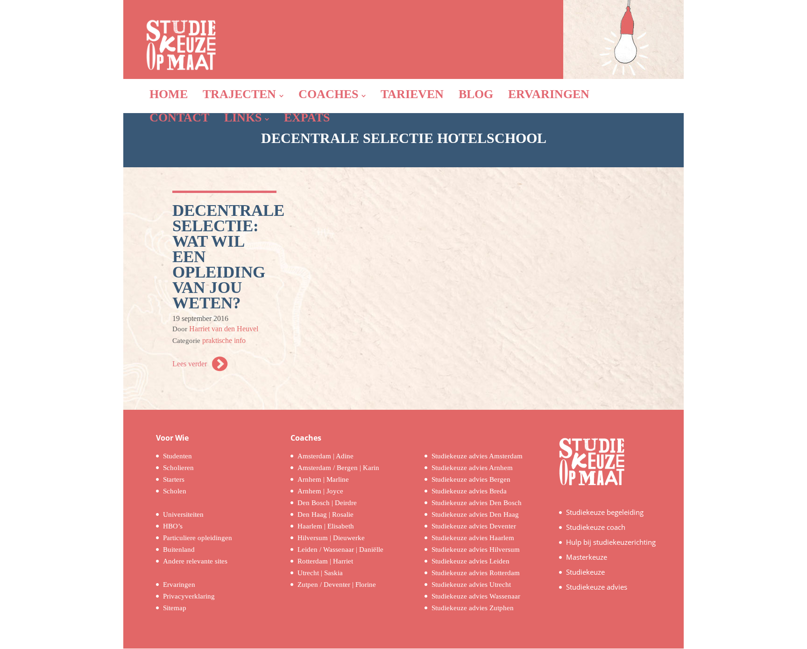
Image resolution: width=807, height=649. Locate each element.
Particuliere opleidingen (197, 538)
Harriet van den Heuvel (223, 329)
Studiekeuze (585, 572)
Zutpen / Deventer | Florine (336, 584)
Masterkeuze (586, 557)
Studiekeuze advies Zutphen (473, 608)
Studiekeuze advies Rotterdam (476, 573)
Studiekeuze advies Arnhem (472, 467)
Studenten (177, 456)
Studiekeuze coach (595, 527)
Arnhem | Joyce (320, 491)
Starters (173, 479)
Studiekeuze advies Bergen (471, 479)
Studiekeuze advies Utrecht (471, 584)
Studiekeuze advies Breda (469, 491)
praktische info (224, 340)
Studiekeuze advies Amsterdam (477, 456)
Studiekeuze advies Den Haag (475, 514)
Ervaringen (179, 584)
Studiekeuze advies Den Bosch (477, 502)
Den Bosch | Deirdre (327, 502)
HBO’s (173, 526)
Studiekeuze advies (596, 587)
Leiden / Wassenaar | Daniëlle (340, 549)
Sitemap (174, 608)
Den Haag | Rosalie (325, 514)
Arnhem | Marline (323, 479)
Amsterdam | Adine (325, 456)
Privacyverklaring (189, 596)
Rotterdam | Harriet (325, 561)
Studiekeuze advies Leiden (471, 561)
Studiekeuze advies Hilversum (476, 549)
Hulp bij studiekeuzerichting (611, 542)
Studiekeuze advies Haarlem (473, 538)
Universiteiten (183, 514)
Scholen (174, 491)
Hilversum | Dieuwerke (331, 538)
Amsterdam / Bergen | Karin (338, 467)
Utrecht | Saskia (320, 573)
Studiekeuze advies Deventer (474, 526)
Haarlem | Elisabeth (325, 526)
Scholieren (178, 467)
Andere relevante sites (195, 561)
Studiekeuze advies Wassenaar (476, 596)
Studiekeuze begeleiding (605, 512)
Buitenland (179, 549)
